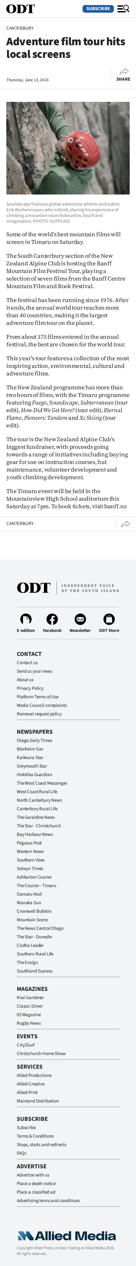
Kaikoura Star (30, 757)
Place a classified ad (36, 1192)
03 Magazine (28, 1014)
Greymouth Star (32, 766)
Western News (30, 851)
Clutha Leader (30, 945)
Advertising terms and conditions (48, 1200)
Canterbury (20, 28)
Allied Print (27, 1092)
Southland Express (34, 971)
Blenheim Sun (30, 749)
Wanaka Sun (29, 902)
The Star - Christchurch (39, 826)
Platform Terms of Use (38, 697)
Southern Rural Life (35, 954)
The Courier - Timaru (36, 885)
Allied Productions (34, 1075)
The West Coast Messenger (42, 783)
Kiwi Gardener (30, 997)
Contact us (27, 662)
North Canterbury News (39, 800)
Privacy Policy (30, 688)
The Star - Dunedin (34, 937)
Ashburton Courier (34, 877)
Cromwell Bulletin (34, 911)
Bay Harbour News (35, 834)
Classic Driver (30, 1006)
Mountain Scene (32, 920)
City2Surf (25, 1045)
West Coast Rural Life (37, 791)
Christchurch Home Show (41, 1053)
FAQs (21, 1153)
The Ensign (27, 962)
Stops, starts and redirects (41, 1144)
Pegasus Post (29, 843)
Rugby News (29, 1023)
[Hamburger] (123, 9)
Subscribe (98, 8)
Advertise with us (33, 1175)
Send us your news (34, 671)
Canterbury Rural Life (37, 809)
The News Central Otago (40, 928)
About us (25, 679)
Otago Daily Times (34, 740)
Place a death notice (36, 1183)
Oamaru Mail (29, 894)
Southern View (31, 860)
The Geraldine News (36, 817)
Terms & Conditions (35, 1136)
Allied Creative (31, 1084)
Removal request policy (39, 714)
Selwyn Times (30, 868)
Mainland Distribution (38, 1101)
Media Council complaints (42, 705)
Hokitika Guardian (34, 774)
